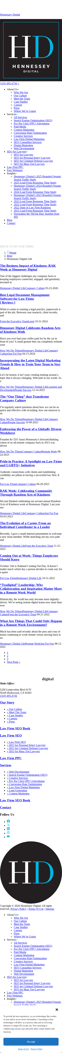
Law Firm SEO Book (15, 728)
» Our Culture (14, 709)
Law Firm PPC (11, 758)
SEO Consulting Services (28, 967)
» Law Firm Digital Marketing (23, 787)
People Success (23, 390)
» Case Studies (15, 715)
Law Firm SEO (11, 735)
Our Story (7, 702)
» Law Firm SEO (16, 742)
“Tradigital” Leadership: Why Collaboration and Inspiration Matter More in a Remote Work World (31, 588)
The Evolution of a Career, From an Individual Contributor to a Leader (25, 525)
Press (16, 933)
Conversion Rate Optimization (30, 958)
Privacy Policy (37, 1049)
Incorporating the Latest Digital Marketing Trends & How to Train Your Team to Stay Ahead (30, 364)
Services (5, 765)
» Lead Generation (17, 790)
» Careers (12, 718)
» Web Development (18, 771)
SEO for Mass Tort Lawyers (29, 989)
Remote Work (49, 451)
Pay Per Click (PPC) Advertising (31, 949)
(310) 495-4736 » (9, 83)
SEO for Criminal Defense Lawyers (33, 986)
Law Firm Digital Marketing (29, 964)
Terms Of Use (36, 908)
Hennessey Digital (10, 14)
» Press (11, 721)
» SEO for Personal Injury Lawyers (26, 745)
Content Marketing (24, 955)
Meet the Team (22, 924)
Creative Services (23, 961)
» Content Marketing (18, 793)
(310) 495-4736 (8, 695)
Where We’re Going (25, 936)
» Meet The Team (16, 712)
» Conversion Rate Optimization (24, 784)
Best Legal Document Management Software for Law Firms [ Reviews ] (24, 298)
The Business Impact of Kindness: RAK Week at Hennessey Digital (28, 267)
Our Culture (20, 921)
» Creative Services (17, 778)
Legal (31, 321)
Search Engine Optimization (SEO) (33, 945)
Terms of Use (23, 1049)
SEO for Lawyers (16, 977)
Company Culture (35, 288)
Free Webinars (15, 995)
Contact (5, 807)
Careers (18, 930)
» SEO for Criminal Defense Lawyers (27, 748)
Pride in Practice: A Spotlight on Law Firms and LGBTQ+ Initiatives (31, 463)
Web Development (24, 973)
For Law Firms (8, 484)
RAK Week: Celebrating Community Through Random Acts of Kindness (26, 492)
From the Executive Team (14, 321)
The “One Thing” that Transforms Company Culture (24, 398)
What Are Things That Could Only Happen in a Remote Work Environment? (31, 623)
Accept (31, 1041)
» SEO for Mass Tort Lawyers (23, 751)
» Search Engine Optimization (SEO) (27, 774)
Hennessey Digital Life (12, 288)
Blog (9, 255)
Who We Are (21, 917)
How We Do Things (11, 350)
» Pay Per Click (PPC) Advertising (26, 781)
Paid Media (20, 952)
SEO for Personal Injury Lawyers (32, 983)
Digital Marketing (23, 970)
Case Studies (21, 927)
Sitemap (49, 908)
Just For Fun (15, 353)
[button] (57, 1009)
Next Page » (13, 662)
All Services (20, 942)
